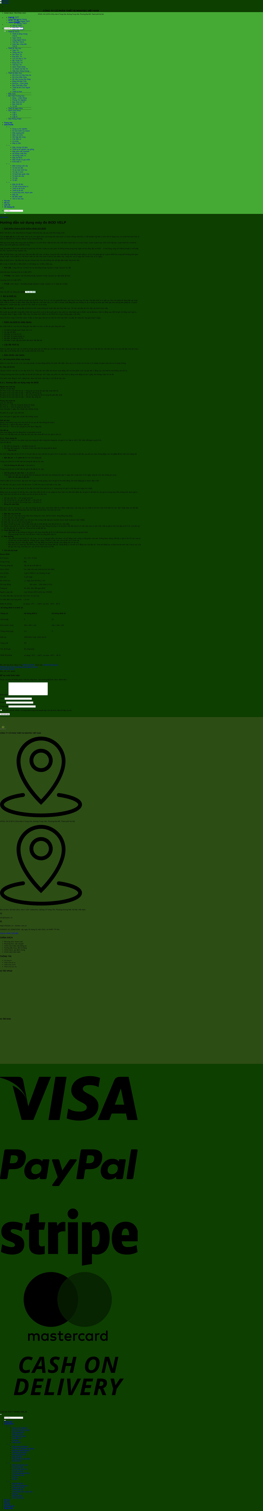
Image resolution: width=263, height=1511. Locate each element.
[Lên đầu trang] (1, 1414)
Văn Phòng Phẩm (14, 119)
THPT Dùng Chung (19, 19)
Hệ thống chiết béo (19, 153)
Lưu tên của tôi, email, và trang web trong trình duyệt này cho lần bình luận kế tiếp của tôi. (37, 710)
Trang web (4, 706)
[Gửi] (5, 213)
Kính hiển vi (16, 162)
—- (9, 127)
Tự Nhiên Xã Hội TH (20, 69)
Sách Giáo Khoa (14, 111)
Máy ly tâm (16, 143)
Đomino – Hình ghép (20, 83)
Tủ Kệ (14, 106)
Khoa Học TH (17, 63)
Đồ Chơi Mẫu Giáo (19, 77)
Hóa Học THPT (18, 28)
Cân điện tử (16, 139)
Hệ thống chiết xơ (19, 156)
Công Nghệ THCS (19, 40)
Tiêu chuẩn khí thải (7, 669)
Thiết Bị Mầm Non (15, 73)
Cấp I (14, 113)
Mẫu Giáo (12, 94)
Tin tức (7, 201)
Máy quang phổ (18, 133)
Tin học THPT (21, 23)
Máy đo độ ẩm (17, 184)
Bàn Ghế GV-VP (18, 102)
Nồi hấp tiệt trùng (18, 137)
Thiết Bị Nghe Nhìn (15, 108)
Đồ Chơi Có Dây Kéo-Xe (21, 75)
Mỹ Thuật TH (17, 61)
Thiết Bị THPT (13, 17)
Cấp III (14, 117)
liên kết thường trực (50, 665)
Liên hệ (7, 205)
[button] (18, 14)
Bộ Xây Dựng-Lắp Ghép (21, 79)
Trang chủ (8, 123)
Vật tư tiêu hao (18, 199)
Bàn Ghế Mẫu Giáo (19, 85)
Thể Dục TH (17, 65)
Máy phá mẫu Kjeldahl (20, 151)
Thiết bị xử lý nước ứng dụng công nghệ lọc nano (19, 667)
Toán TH (15, 50)
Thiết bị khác (17, 92)
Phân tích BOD (4, 217)
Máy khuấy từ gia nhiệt (21, 160)
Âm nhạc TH (17, 55)
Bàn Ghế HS (17, 104)
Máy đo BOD (17, 158)
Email (3, 702)
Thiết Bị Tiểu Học (14, 48)
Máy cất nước (17, 135)
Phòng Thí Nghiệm (19, 100)
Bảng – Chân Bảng (19, 98)
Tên (2, 699)
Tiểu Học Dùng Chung (20, 71)
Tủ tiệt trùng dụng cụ (20, 186)
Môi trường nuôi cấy (20, 166)
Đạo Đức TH (17, 57)
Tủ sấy (15, 178)
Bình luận (4, 695)
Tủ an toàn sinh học (19, 170)
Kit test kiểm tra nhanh (21, 131)
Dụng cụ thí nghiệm (19, 129)
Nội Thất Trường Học (16, 96)
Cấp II (14, 115)
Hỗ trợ (6, 203)
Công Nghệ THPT (23, 21)
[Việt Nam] (4, 2)
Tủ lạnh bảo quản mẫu (20, 174)
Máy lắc (15, 195)
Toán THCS (16, 38)
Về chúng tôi (9, 207)
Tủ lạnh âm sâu (18, 176)
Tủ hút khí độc (17, 168)
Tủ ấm (14, 180)
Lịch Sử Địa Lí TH (19, 59)
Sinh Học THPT (18, 30)
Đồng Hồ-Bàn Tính (19, 81)
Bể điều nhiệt (17, 197)
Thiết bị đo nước (18, 188)
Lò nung (15, 141)
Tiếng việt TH (17, 52)
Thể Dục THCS (18, 42)
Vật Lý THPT (17, 26)
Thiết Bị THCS (13, 32)
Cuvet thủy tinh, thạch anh (22, 193)
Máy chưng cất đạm (20, 147)
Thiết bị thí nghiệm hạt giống (23, 149)
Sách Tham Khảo (18, 67)
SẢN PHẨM (8, 125)
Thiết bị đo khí (17, 190)
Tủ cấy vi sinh (17, 172)
